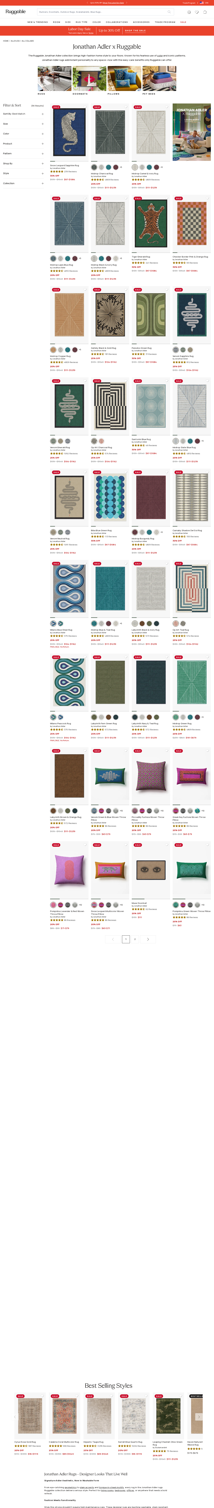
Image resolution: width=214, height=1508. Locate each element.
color (160, 55)
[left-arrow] (87, 3)
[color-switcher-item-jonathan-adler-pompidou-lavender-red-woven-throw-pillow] (53, 905)
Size (68, 22)
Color (97, 22)
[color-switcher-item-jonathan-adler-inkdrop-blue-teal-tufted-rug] (108, 167)
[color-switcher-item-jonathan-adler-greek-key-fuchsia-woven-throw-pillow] (101, 811)
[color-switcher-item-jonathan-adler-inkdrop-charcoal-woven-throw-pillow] (108, 811)
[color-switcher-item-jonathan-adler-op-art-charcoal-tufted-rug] (94, 441)
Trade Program (189, 3)
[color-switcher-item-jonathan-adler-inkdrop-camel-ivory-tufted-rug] (135, 167)
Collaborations (117, 22)
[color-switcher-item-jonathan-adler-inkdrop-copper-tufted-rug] (53, 350)
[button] (189, 12)
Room (56, 22)
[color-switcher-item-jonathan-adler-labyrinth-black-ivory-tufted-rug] (135, 623)
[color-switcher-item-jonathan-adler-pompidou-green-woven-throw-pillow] (176, 905)
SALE (183, 22)
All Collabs (28, 41)
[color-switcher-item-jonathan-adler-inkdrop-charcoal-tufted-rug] (94, 167)
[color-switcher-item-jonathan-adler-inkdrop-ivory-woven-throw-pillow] (116, 811)
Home (6, 41)
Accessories (141, 22)
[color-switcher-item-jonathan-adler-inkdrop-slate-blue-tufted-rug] (176, 441)
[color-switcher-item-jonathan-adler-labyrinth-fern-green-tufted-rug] (149, 623)
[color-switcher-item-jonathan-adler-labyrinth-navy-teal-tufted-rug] (156, 623)
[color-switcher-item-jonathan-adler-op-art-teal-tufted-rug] (101, 441)
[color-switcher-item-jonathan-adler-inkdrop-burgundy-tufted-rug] (116, 167)
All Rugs (15, 41)
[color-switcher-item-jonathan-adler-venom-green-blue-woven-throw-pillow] (94, 811)
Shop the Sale (135, 30)
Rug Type (82, 22)
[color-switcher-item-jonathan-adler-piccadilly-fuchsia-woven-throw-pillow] (135, 811)
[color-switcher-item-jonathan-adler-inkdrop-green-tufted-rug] (176, 717)
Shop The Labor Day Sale (113, 3)
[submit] (171, 11)
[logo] (15, 12)
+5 (121, 167)
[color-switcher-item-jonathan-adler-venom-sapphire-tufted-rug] (176, 350)
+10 (121, 810)
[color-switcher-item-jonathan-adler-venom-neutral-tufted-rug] (190, 350)
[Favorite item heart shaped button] (85, 106)
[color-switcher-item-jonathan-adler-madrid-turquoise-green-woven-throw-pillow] (197, 811)
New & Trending (38, 22)
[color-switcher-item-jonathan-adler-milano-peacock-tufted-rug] (60, 623)
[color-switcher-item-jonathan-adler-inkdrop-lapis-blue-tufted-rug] (53, 258)
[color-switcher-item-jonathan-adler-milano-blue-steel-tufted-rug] (53, 623)
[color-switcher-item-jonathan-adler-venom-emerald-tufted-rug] (183, 350)
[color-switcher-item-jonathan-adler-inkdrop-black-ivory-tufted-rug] (101, 167)
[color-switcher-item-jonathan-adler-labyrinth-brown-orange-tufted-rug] (142, 623)
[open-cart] (205, 12)
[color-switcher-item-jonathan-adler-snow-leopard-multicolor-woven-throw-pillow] (94, 905)
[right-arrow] (127, 3)
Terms (91, 33)
